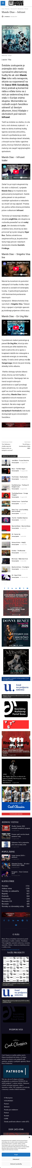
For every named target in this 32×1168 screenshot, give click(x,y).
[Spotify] (20, 588)
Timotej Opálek (15, 462)
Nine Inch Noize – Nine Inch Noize (21, 526)
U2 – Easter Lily (16, 534)
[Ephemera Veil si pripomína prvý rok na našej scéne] (6, 844)
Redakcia (7, 16)
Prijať (16, 1154)
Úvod (3, 9)
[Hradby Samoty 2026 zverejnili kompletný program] (16, 744)
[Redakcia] (3, 16)
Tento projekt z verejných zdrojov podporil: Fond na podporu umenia (16, 984)
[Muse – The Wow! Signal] (6, 471)
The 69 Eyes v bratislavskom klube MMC (24, 446)
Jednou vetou (6, 748)
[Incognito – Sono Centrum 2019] (6, 874)
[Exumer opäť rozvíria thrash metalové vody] (6, 836)
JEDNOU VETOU (10, 822)
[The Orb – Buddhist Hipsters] (6, 520)
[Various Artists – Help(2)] (6, 545)
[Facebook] (8, 21)
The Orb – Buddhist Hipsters (20, 518)
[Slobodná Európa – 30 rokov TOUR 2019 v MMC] (6, 866)
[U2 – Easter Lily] (6, 536)
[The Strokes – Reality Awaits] (6, 479)
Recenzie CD (14, 9)
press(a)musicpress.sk (12, 949)
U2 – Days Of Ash (16, 575)
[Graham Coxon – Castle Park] (6, 504)
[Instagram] (8, 588)
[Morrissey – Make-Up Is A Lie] (6, 561)
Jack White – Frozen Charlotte (20, 460)
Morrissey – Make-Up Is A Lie (20, 559)
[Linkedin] (16, 21)
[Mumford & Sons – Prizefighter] (6, 569)
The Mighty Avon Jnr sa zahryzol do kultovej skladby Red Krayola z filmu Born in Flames (14, 778)
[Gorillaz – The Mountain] (6, 553)
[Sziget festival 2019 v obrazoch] (6, 858)
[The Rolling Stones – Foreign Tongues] (6, 496)
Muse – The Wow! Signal (18, 468)
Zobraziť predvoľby (16, 1164)
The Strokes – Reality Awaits (20, 477)
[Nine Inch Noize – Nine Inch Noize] (6, 528)
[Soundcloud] (16, 588)
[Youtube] (27, 588)
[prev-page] (3, 583)
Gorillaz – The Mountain (18, 550)
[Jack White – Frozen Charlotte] (6, 463)
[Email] (20, 21)
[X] (12, 21)
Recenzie (7, 9)
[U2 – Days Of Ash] (6, 577)
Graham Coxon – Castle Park (20, 501)
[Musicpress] (16, 3)
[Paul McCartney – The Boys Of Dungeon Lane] (6, 487)
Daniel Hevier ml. (7, 782)
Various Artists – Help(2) (19, 542)
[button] (29, 1137)
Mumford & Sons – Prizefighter (20, 567)
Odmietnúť (16, 1159)
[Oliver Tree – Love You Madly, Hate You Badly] (6, 512)
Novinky (5, 774)
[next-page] (5, 583)
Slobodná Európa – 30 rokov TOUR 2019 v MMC (20, 864)
